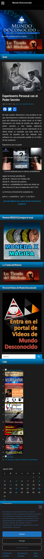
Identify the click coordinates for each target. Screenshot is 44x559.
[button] (40, 507)
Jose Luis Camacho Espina (25, 104)
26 (16, 492)
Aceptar (22, 534)
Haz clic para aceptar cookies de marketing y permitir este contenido (22, 158)
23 (39, 488)
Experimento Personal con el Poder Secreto (20, 97)
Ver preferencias (22, 547)
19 (16, 488)
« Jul (4, 499)
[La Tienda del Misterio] (24, 45)
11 (10, 485)
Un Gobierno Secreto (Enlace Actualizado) (21, 459)
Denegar (22, 541)
